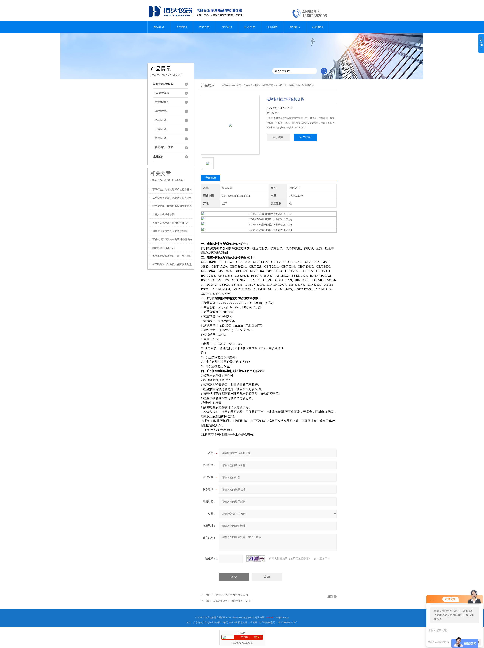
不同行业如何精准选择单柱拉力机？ (172, 189)
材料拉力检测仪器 (264, 85)
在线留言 (295, 27)
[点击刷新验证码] (255, 558)
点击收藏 (305, 137)
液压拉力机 (161, 138)
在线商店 (272, 27)
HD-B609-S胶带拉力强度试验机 (230, 595)
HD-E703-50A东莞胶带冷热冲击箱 (231, 600)
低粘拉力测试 (162, 93)
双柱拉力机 (161, 120)
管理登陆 (263, 622)
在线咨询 (278, 137)
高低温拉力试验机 (164, 147)
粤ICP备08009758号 (288, 622)
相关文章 (160, 173)
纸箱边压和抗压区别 (163, 247)
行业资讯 (227, 27)
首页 (238, 85)
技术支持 (249, 27)
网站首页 (159, 27)
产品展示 (204, 27)
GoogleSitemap (282, 617)
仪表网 (253, 622)
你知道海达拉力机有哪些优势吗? (170, 231)
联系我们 (317, 27)
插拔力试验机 (162, 102)
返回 (330, 596)
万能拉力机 (161, 129)
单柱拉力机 (161, 111)
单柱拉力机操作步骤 (163, 214)
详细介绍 (210, 177)
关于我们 (181, 27)
